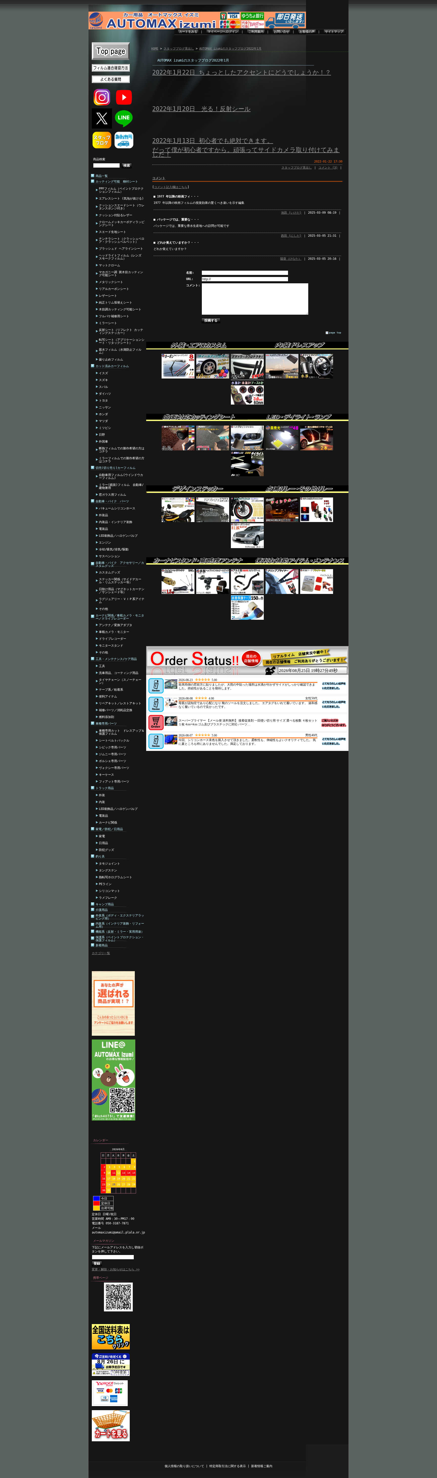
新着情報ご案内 (261, 1466)
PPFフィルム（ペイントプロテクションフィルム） (121, 190)
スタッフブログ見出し (179, 48)
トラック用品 (105, 788)
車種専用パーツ (106, 723)
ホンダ (103, 414)
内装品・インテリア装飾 (115, 522)
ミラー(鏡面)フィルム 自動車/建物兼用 (121, 486)
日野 (102, 434)
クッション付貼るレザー (115, 215)
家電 (102, 836)
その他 (103, 609)
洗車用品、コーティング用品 (118, 673)
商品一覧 (102, 176)
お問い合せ (281, 31)
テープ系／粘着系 (111, 689)
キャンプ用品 (105, 904)
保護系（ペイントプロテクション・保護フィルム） (120, 938)
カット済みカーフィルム (112, 366)
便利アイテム (108, 696)
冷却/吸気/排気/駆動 (113, 549)
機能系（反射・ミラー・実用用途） (120, 931)
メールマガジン (103, 1240)
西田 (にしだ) (291, 235)
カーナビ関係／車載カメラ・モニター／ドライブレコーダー (120, 617)
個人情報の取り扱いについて (184, 1466)
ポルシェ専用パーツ (112, 761)
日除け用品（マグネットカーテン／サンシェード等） (121, 590)
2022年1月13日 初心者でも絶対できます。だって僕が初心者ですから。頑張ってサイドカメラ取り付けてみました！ (246, 147)
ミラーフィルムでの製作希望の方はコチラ (121, 459)
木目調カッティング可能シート (120, 309)
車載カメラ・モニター (114, 632)
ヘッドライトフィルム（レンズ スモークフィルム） (120, 257)
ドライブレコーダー (112, 639)
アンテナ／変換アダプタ (115, 625)
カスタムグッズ (109, 572)
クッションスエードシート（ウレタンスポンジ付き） (121, 207)
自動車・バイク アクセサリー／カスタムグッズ (120, 564)
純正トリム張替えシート (115, 302)
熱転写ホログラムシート (115, 877)
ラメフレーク (108, 898)
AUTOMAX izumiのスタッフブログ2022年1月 (230, 48)
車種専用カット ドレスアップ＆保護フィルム (121, 732)
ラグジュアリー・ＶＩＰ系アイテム (121, 600)
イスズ (103, 373)
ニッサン (105, 407)
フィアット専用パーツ (114, 781)
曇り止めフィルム (111, 359)
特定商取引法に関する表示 (227, 1466)
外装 (102, 795)
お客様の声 (307, 31)
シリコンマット (109, 891)
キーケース (106, 774)
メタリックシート (111, 282)
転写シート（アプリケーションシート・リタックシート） (121, 341)
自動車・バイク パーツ (112, 501)
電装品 (103, 529)
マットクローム (109, 265)
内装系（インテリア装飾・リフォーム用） (120, 925)
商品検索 (99, 159)
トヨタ (103, 400)
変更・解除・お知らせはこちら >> (116, 1269)
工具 (102, 666)
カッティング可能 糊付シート (117, 181)
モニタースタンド (111, 645)
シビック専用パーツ (112, 747)
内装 (102, 802)
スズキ (103, 380)
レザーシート (108, 295)
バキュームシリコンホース (117, 508)
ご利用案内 (256, 31)
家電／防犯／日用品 (109, 829)
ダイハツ (105, 393)
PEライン (105, 884)
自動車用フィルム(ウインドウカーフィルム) (121, 476)
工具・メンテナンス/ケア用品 (116, 659)
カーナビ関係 (108, 822)
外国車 (103, 441)
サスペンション (109, 556)
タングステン (108, 870)
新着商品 (102, 945)
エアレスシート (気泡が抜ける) (121, 198)
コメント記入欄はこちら (170, 187)
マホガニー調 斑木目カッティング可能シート (121, 273)
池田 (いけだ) (291, 212)
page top (335, 332)
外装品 (103, 515)
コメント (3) (328, 167)
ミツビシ (105, 428)
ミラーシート (108, 323)
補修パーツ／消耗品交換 (115, 710)
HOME (154, 48)
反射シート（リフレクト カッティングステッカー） (121, 331)
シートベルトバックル (114, 740)
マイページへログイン (223, 31)
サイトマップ (334, 31)
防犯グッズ (106, 850)
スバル (103, 387)
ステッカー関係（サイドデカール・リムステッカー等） (120, 580)
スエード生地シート (112, 232)
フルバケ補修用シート (114, 316)
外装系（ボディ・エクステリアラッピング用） (120, 917)
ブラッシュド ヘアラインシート (121, 248)
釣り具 (100, 856)
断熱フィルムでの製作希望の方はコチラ (121, 450)
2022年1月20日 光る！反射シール (201, 108)
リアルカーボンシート (114, 289)
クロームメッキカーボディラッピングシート (121, 223)
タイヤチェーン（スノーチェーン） (120, 681)
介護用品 (102, 910)
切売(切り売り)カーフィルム (116, 468)
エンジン (105, 542)
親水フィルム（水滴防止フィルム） (120, 351)
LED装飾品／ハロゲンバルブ (118, 535)
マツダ (103, 421)
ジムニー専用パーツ (112, 754)
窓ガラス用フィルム (112, 494)
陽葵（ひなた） (290, 259)
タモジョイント (109, 863)
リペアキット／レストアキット (120, 703)
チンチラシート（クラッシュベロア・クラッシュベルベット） (121, 240)
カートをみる (188, 31)
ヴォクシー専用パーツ (114, 768)
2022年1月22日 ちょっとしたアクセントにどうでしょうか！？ (241, 72)
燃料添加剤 (106, 717)
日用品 (103, 843)
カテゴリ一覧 (101, 953)
